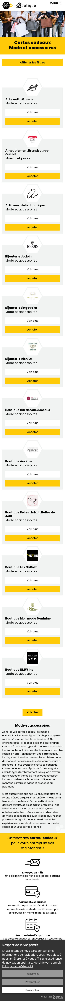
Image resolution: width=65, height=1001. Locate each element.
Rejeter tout (32, 973)
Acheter (32, 121)
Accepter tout (32, 989)
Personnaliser (32, 981)
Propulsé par (46, 996)
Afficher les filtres (32, 62)
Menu (54, 3)
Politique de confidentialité (17, 966)
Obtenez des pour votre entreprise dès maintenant (33, 843)
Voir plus (32, 112)
